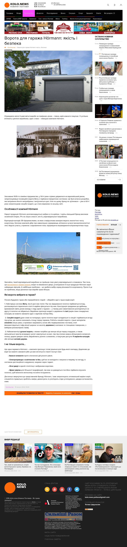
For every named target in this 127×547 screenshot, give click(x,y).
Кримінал (32, 19)
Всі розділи (108, 13)
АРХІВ (8, 19)
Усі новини (101, 180)
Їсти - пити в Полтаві (46, 19)
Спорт (81, 13)
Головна (9, 13)
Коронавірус (97, 19)
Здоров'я (89, 13)
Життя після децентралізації (80, 19)
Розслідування (52, 13)
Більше (114, 225)
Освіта (98, 13)
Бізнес (63, 13)
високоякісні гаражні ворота (18, 285)
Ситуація (72, 13)
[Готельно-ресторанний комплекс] (63, 28)
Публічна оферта (53, 539)
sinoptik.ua (114, 220)
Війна (58, 19)
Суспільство (28, 13)
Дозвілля (40, 13)
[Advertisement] (48, 177)
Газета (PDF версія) (20, 19)
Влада (19, 13)
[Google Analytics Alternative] (89, 510)
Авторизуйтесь (33, 432)
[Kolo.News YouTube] (109, 195)
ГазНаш (65, 19)
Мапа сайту (50, 532)
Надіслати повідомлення (57, 536)
